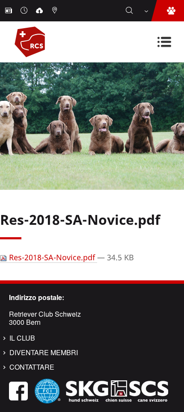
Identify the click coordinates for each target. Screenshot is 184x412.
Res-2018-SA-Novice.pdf (52, 257)
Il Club (22, 338)
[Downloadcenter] (40, 10)
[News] (9, 10)
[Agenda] (25, 10)
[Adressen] (55, 10)
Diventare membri (43, 352)
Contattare (31, 367)
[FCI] (47, 390)
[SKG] (116, 390)
